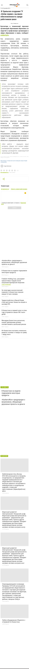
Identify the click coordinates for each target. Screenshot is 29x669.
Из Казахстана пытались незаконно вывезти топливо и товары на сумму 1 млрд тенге (14, 332)
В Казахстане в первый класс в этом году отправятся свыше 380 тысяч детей (14, 312)
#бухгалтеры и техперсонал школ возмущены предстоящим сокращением (14, 161)
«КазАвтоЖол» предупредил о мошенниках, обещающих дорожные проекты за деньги (14, 262)
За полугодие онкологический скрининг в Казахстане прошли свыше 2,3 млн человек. (12, 292)
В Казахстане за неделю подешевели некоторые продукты (14, 271)
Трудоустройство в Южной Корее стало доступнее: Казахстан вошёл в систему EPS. (14, 302)
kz (8, 35)
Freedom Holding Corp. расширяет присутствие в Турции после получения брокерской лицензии (13, 281)
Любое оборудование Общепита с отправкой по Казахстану (13, 621)
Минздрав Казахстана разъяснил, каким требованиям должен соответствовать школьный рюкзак (14, 322)
